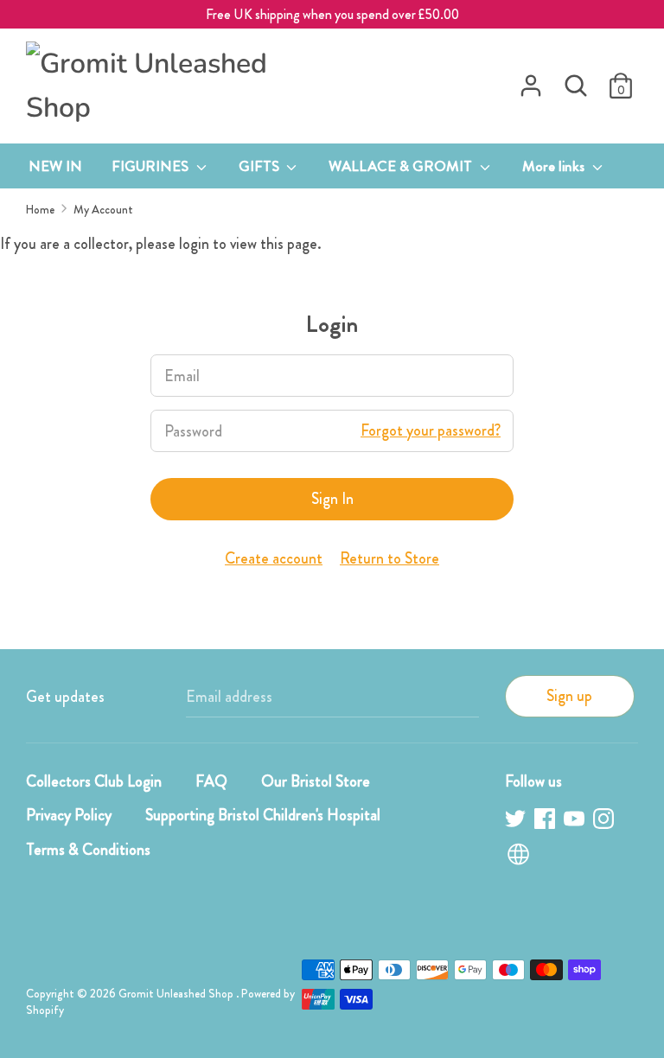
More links (555, 166)
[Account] (531, 80)
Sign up (569, 696)
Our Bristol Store (315, 781)
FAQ (211, 781)
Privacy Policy (69, 815)
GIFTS (261, 166)
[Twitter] (517, 821)
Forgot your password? (431, 430)
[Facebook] (546, 821)
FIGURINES (152, 166)
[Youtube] (576, 821)
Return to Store (389, 558)
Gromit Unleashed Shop (177, 993)
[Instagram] (605, 821)
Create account (273, 558)
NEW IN (55, 166)
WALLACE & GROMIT (402, 166)
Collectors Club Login (94, 781)
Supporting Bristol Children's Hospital (262, 815)
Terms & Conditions (88, 849)
